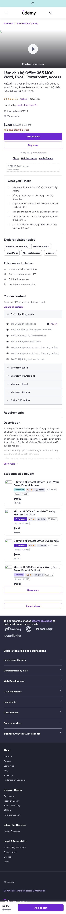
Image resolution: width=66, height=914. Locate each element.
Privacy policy (10, 852)
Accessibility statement (15, 847)
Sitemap (8, 856)
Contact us (9, 765)
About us (8, 756)
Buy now (33, 145)
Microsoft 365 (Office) (27, 23)
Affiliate (7, 810)
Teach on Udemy (11, 800)
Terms (7, 861)
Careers (7, 761)
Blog (6, 770)
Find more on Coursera (14, 779)
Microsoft (8, 23)
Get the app (9, 796)
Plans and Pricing (12, 805)
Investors (8, 775)
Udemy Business (42, 621)
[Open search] (51, 13)
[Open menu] (6, 13)
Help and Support (12, 814)
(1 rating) (23, 98)
